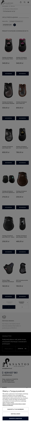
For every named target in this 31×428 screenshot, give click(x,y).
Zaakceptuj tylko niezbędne (15, 409)
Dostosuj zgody (15, 413)
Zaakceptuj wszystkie (15, 418)
